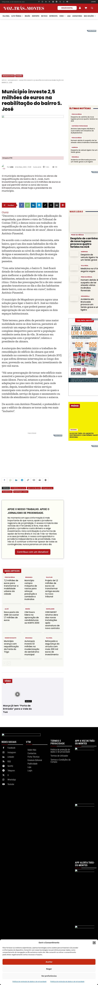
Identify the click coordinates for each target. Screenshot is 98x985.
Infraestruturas (47, 488)
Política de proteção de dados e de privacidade (29, 981)
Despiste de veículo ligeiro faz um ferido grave (84, 151)
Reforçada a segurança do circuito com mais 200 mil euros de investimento (52, 648)
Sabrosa (75, 147)
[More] (62, 205)
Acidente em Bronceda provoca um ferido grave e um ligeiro (83, 161)
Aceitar (49, 962)
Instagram (12, 752)
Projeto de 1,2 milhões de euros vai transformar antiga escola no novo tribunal (52, 588)
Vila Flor (49, 577)
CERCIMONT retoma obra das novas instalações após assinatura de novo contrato (52, 620)
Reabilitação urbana (20, 492)
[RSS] (49, 1)
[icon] (86, 8)
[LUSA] (4, 167)
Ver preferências (49, 976)
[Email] (50, 205)
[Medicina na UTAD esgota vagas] (74, 267)
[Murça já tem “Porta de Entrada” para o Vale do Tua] (17, 694)
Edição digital (67, 8)
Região (19, 76)
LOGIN (93, 2)
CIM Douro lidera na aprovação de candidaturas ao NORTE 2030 (31, 617)
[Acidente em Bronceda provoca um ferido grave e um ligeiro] (74, 298)
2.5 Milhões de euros (18, 488)
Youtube (11, 784)
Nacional (73, 430)
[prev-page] (4, 663)
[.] (80, 8)
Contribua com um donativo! (32, 551)
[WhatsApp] (63, 1)
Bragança (28, 577)
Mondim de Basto (10, 638)
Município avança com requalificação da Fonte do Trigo (11, 646)
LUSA (11, 167)
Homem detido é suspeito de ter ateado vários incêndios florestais (84, 141)
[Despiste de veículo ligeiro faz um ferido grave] (74, 253)
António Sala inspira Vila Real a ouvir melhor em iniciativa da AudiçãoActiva (83, 131)
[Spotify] (53, 1)
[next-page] (8, 663)
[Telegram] (56, 1)
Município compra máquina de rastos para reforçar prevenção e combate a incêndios (30, 590)
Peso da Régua (10, 577)
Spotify (10, 766)
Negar (49, 969)
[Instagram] (42, 1)
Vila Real (49, 638)
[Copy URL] (45, 205)
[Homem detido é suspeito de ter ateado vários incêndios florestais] (74, 279)
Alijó (7, 609)
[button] (94, 942)
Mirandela (75, 157)
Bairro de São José (34, 488)
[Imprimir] (56, 205)
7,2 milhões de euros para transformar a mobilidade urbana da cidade (11, 587)
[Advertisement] (49, 48)
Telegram (11, 770)
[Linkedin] (46, 1)
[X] (60, 1)
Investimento (7, 492)
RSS (9, 761)
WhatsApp (12, 779)
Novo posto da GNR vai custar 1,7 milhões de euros (11, 616)
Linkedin (11, 757)
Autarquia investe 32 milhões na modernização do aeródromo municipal (31, 648)
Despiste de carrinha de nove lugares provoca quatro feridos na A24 (84, 119)
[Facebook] (38, 1)
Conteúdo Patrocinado (80, 126)
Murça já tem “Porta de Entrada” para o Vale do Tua (17, 709)
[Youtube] (67, 1)
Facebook (11, 748)
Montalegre (50, 609)
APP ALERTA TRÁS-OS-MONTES (85, 864)
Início (4, 80)
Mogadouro (8, 76)
